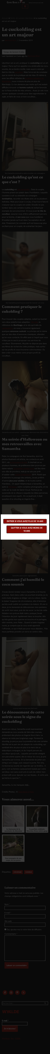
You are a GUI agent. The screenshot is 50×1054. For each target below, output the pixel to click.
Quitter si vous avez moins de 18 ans (26, 529)
